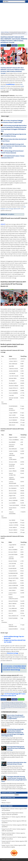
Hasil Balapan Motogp (8, 702)
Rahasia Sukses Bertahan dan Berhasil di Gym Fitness (16, 763)
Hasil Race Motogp (5, 704)
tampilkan (11, 214)
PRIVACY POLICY (6, 802)
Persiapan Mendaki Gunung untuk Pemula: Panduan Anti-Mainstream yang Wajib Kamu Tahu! (14, 779)
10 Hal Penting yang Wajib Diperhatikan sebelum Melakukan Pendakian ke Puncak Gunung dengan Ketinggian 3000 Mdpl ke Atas (12, 732)
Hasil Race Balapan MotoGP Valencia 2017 (16, 703)
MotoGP (5, 707)
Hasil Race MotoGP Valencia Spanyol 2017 (13, 705)
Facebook (14, 45)
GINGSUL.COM (5, 859)
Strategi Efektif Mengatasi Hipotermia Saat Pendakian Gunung (16, 748)
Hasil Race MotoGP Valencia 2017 (17, 704)
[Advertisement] (14, 17)
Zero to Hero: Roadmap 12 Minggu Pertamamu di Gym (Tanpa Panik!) (16, 716)
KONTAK (4, 800)
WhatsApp (21, 45)
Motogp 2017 (9, 707)
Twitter (9, 45)
